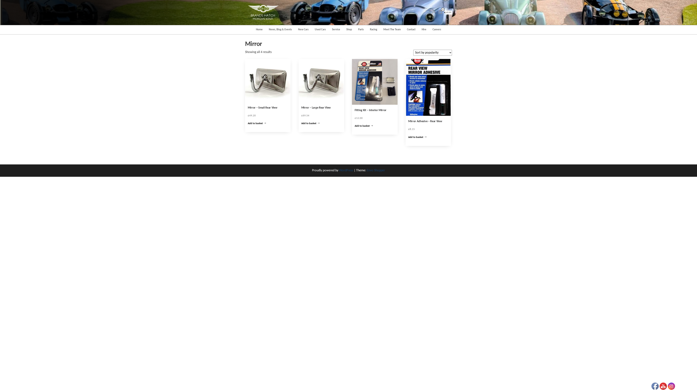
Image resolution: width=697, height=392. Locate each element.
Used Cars (320, 29)
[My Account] (433, 12)
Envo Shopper (376, 170)
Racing (373, 29)
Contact (411, 29)
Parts (361, 29)
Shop (349, 29)
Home (259, 29)
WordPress (346, 170)
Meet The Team (392, 29)
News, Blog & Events (280, 29)
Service (336, 29)
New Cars (303, 29)
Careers (437, 29)
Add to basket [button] (255, 123)
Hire (424, 29)
